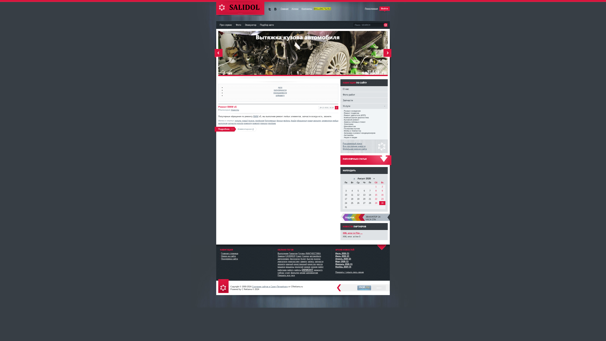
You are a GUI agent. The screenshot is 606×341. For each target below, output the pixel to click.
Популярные (270, 121)
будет (303, 259)
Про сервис (226, 25)
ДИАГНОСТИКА (313, 253)
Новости (235, 110)
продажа (272, 123)
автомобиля (315, 256)
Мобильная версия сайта (355, 149)
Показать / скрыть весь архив (349, 272)
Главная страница (229, 253)
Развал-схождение (352, 111)
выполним (222, 123)
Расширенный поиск (352, 143)
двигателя (282, 261)
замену (303, 261)
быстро (310, 259)
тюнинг (263, 123)
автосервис (283, 258)
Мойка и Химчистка (352, 131)
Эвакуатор (250, 25)
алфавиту (280, 95)
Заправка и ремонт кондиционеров (359, 133)
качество (311, 264)
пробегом (259, 121)
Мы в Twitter (270, 9)
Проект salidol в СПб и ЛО (224, 286)
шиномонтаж (312, 273)
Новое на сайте (228, 256)
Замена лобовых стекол (354, 122)
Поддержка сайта (229, 259)
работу (290, 270)
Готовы (301, 253)
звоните (317, 121)
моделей (299, 267)
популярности (280, 90)
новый (245, 121)
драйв (293, 121)
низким (314, 267)
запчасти (232, 123)
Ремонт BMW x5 (227, 106)
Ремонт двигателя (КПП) (355, 115)
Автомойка (349, 135)
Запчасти (348, 100)
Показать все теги (286, 275)
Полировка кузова (352, 129)
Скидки (305, 256)
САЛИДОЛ (290, 256)
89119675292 (322, 8)
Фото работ (349, 94)
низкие (307, 267)
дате (280, 87)
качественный (300, 264)
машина (281, 267)
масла (320, 264)
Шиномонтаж (350, 126)
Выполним (283, 253)
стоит (287, 273)
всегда (240, 123)
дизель (251, 121)
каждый (289, 264)
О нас (346, 89)
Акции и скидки (350, 137)
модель (286, 121)
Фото (238, 25)
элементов (327, 121)
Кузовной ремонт (351, 120)
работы (297, 270)
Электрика (348, 124)
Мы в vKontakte (275, 9)
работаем (282, 270)
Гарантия (293, 253)
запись (311, 261)
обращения (302, 121)
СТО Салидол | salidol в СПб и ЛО (240, 8)
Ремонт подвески (351, 113)
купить (238, 121)
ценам (302, 273)
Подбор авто (267, 25)
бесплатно (295, 259)
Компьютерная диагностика (356, 118)
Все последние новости (354, 146)
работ (321, 267)
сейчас (281, 273)
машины (290, 267)
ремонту (248, 123)
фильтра (295, 273)
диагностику (294, 261)
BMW (255, 116)
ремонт (256, 123)
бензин (279, 121)
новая (310, 121)
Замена (281, 256)
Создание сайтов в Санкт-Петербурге (270, 286)
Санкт (299, 256)
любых (335, 121)
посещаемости (280, 93)
